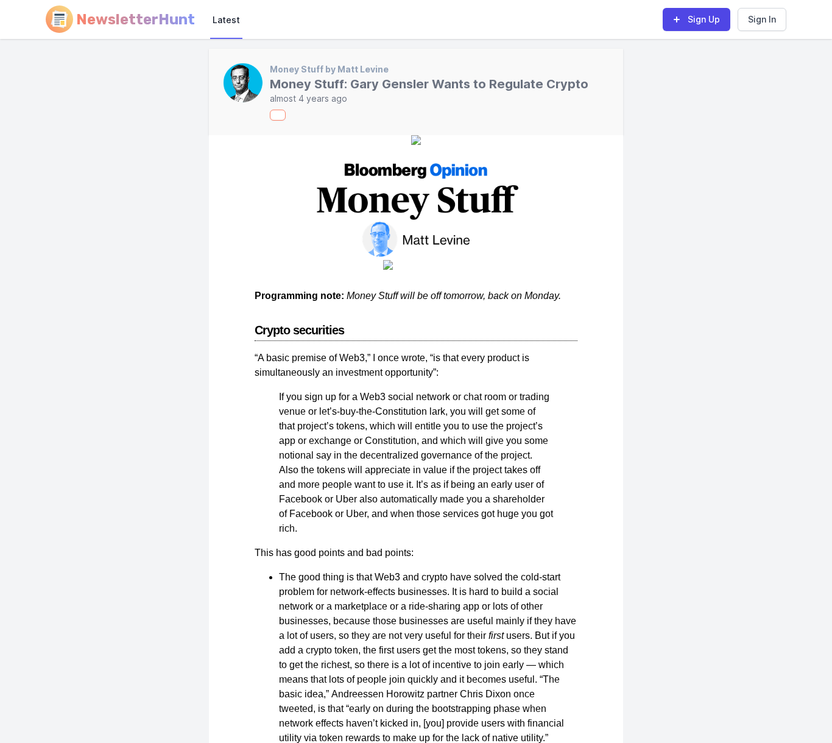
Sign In (762, 19)
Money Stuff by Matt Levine (329, 69)
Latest (226, 20)
